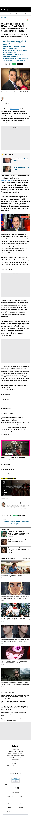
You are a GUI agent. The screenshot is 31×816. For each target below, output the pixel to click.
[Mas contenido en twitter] (15, 788)
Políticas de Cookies (15, 776)
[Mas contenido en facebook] (13, 788)
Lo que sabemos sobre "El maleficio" (20, 159)
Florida (2, 13)
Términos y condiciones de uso (15, 770)
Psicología (22, 13)
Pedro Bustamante (6, 101)
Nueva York (16, 13)
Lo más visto (6, 529)
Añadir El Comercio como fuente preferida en (15, 20)
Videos (21, 796)
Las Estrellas (12, 524)
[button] (5, 492)
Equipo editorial (15, 749)
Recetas (21, 807)
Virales (9, 807)
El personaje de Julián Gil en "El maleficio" (21, 168)
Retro (21, 803)
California (7, 13)
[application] (15, 488)
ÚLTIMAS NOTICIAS (7, 693)
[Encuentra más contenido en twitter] (6, 64)
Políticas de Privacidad (15, 773)
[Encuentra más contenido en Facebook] (2, 64)
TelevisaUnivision (7, 180)
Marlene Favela (25, 521)
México (6, 524)
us (9, 800)
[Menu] (2, 9)
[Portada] (15, 748)
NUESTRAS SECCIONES (15, 792)
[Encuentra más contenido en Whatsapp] (9, 64)
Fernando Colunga (15, 521)
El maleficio (6, 521)
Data (21, 800)
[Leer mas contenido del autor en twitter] (20, 503)
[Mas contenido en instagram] (18, 788)
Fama (9, 803)
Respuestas (10, 796)
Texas (11, 13)
